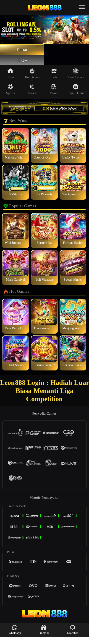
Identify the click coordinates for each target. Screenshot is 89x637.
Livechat (72, 632)
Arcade (32, 93)
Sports (10, 93)
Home (10, 77)
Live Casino (76, 77)
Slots (54, 77)
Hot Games (32, 77)
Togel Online (75, 93)
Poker (54, 93)
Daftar (22, 49)
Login (22, 60)
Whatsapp (14, 632)
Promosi (44, 632)
